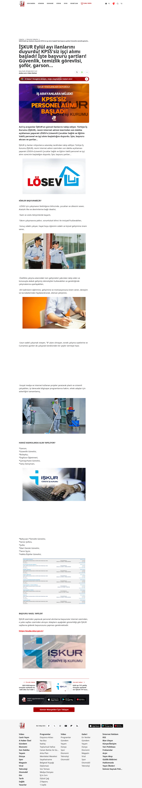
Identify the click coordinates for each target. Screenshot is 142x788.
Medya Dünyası (46, 772)
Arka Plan (44, 753)
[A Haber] (21, 3)
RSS (104, 737)
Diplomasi (44, 766)
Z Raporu (44, 781)
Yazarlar (23, 784)
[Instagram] (60, 726)
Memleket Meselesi (48, 756)
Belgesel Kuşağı (47, 762)
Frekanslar (108, 750)
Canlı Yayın (24, 737)
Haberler (21, 39)
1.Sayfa (43, 784)
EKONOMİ (50, 3)
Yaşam (22, 753)
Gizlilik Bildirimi (110, 759)
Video (21, 734)
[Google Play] (67, 699)
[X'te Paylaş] (77, 72)
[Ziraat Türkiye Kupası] (114, 3)
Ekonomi (23, 747)
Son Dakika (24, 750)
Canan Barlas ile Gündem (50, 750)
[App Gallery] (81, 699)
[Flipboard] (71, 726)
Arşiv (105, 753)
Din (20, 775)
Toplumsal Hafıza (47, 747)
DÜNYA (58, 3)
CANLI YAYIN (87, 3)
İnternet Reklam (110, 734)
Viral (21, 766)
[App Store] (53, 699)
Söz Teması (45, 769)
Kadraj (43, 743)
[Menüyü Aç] (121, 3)
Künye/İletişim (109, 743)
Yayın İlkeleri (109, 766)
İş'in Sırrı (44, 775)
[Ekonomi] (98, 4)
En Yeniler (86, 737)
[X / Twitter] (54, 726)
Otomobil (23, 772)
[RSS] (77, 726)
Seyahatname (46, 759)
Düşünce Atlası (46, 737)
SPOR (65, 3)
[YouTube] (66, 726)
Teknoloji (23, 769)
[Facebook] (49, 726)
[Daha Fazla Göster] (87, 72)
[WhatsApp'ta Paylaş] (82, 72)
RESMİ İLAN (74, 3)
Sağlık (21, 781)
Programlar (45, 734)
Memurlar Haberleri (32, 39)
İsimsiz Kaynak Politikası (113, 769)
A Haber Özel (25, 740)
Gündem (23, 743)
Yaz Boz (43, 740)
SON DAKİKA (31, 3)
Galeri (84, 734)
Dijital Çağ (44, 778)
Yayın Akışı (108, 756)
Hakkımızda (108, 762)
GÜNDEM (41, 3)
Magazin (23, 762)
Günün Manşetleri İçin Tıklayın (54, 709)
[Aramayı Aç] (117, 3)
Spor (21, 759)
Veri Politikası (109, 747)
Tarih (21, 778)
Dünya (22, 756)
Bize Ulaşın (108, 740)
